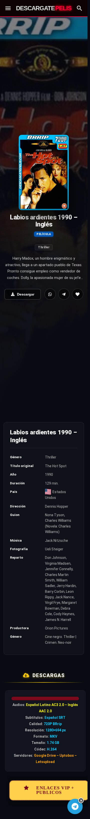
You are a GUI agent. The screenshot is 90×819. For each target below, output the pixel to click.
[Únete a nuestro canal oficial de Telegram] (75, 806)
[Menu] (8, 8)
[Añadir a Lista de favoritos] (77, 294)
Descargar (25, 294)
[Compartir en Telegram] (64, 294)
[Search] (79, 8)
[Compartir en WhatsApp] (50, 294)
